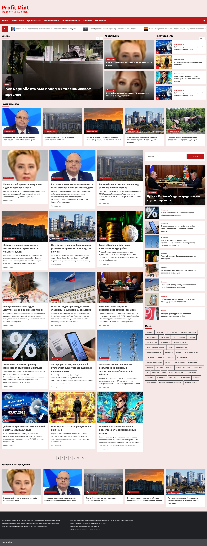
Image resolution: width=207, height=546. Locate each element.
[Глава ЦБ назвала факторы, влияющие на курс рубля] (120, 226)
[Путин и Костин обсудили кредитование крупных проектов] (120, 287)
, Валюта (159, 332)
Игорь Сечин (182, 357)
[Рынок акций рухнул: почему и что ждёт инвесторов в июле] (129, 54)
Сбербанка (191, 373)
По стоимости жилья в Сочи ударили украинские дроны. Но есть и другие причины (142, 140)
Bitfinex (192, 337)
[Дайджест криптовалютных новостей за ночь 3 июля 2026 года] (25, 407)
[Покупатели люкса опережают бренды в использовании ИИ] (52, 70)
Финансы (87, 20)
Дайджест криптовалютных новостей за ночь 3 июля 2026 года (24, 428)
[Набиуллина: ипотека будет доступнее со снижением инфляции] (25, 287)
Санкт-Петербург (176, 373)
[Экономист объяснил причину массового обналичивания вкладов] (25, 345)
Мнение (150, 367)
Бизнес (5, 20)
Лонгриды (192, 362)
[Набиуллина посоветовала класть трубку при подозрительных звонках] (152, 299)
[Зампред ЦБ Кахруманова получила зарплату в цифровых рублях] (152, 313)
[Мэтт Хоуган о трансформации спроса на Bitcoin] (164, 47)
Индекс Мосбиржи (154, 362)
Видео (178, 352)
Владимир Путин (191, 352)
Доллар (170, 357)
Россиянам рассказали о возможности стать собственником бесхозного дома (19, 138)
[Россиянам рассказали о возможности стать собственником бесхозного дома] (21, 121)
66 (78, 458)
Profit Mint (15, 8)
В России (169, 352)
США (164, 373)
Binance (182, 337)
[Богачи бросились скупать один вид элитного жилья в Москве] (62, 121)
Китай (167, 362)
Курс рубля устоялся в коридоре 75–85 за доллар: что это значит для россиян (127, 94)
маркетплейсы (191, 383)
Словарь (150, 378)
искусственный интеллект (170, 383)
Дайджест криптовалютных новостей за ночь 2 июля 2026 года (188, 78)
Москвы (169, 367)
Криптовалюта (34, 20)
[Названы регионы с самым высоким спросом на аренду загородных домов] (186, 121)
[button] (204, 21)
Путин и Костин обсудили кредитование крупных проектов (117, 308)
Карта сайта (7, 542)
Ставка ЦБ (161, 378)
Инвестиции (18, 20)
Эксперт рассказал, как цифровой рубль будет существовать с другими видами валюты (71, 368)
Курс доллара (179, 362)
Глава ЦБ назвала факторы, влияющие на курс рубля (114, 246)
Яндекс (196, 378)
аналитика (151, 383)
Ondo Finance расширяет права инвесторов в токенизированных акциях (187, 63)
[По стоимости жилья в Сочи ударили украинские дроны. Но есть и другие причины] (144, 121)
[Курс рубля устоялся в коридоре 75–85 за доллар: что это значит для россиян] (129, 85)
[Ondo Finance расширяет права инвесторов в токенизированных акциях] (164, 62)
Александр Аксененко (156, 347)
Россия (155, 373)
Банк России (181, 347)
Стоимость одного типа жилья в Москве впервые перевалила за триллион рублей (134, 29)
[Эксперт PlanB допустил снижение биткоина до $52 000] (164, 93)
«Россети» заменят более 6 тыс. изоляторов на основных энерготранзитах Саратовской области (116, 369)
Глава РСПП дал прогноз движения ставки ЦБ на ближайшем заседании (71, 308)
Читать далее (8, 200)
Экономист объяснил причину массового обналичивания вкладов (22, 366)
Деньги (161, 357)
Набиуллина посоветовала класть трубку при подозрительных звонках (178, 300)
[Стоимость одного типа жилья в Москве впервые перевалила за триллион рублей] (103, 121)
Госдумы (150, 357)
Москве (160, 367)
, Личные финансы (188, 332)
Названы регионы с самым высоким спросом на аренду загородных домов (183, 138)
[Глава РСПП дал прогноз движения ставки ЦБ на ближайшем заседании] (72, 287)
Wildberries (165, 342)
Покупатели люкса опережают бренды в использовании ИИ (41, 92)
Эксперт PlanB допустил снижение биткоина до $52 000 (187, 94)
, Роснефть (164, 337)
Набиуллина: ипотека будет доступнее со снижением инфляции (23, 308)
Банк (171, 347)
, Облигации (152, 337)
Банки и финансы (154, 352)
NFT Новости (152, 342)
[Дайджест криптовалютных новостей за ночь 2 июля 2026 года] (164, 77)
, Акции (149, 332)
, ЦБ (173, 337)
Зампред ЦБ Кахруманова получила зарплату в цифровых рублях (176, 314)
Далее (84, 458)
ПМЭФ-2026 (198, 367)
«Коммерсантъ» (180, 342)
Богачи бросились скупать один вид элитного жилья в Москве (67, 29)
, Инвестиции (171, 332)
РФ (148, 373)
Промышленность (71, 20)
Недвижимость (51, 20)
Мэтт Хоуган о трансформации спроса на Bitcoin (188, 48)
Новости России (183, 367)
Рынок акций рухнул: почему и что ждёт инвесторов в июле (22, 186)
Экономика (100, 20)
